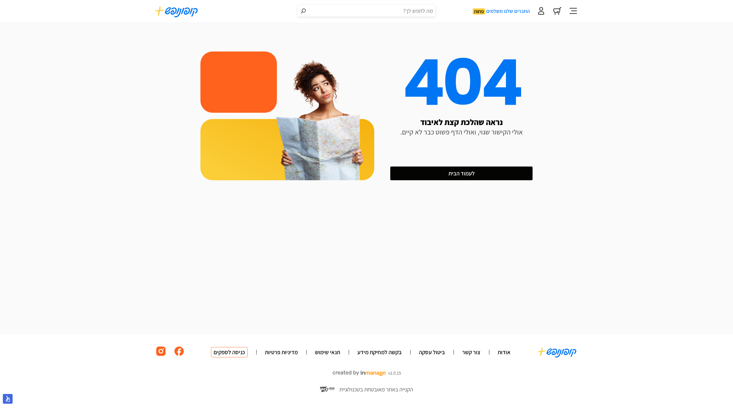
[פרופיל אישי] (541, 11)
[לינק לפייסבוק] (179, 355)
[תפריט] (573, 11)
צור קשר (471, 352)
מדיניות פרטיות (281, 352)
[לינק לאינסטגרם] (161, 355)
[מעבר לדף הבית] (176, 11)
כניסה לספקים (229, 352)
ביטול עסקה (432, 352)
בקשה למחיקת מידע (379, 352)
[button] (8, 399)
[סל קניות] (557, 11)
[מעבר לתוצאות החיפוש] (303, 11)
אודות (504, 352)
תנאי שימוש (327, 352)
